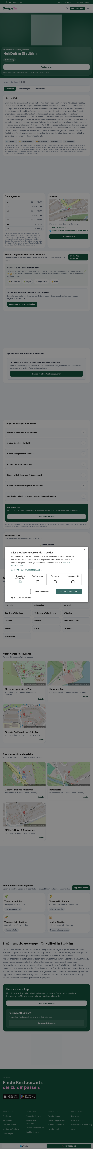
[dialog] (46, 574)
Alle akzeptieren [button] (68, 591)
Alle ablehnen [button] (42, 591)
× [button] (84, 549)
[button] (46, 570)
